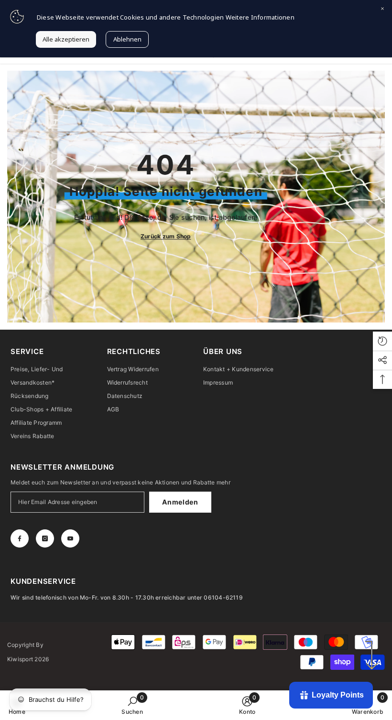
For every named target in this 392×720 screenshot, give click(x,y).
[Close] (382, 9)
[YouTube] (70, 538)
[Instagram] (45, 538)
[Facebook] (20, 538)
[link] (131, 705)
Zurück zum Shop (166, 236)
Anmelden (180, 502)
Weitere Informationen (260, 17)
